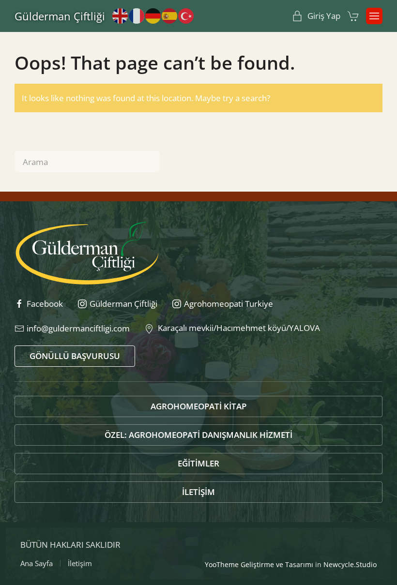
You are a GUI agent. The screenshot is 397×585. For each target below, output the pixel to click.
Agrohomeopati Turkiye (228, 303)
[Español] (170, 15)
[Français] (137, 15)
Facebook (45, 303)
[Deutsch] (153, 15)
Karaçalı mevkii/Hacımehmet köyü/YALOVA (237, 327)
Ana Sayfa (36, 563)
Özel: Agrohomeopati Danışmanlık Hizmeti (198, 434)
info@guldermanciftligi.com (78, 328)
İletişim (198, 491)
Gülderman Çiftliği (60, 16)
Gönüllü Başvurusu (75, 355)
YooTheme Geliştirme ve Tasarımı (259, 564)
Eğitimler (198, 463)
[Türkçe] (186, 15)
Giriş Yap (323, 15)
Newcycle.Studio (350, 564)
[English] (120, 15)
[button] (374, 16)
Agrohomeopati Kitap (198, 406)
